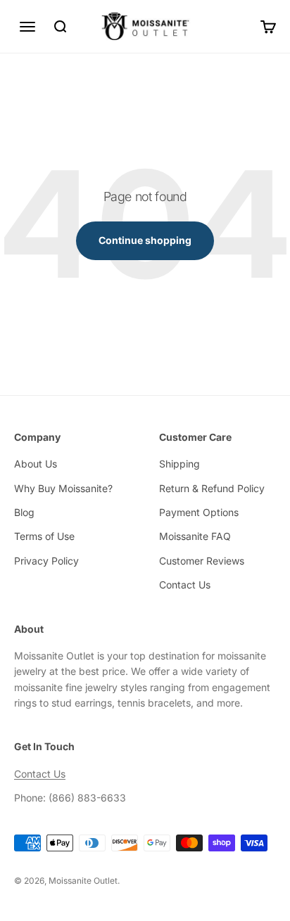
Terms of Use (44, 536)
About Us (35, 464)
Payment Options (199, 512)
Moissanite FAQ (195, 536)
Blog (24, 512)
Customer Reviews (201, 561)
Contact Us (184, 585)
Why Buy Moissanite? (63, 488)
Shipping (179, 464)
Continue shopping (145, 240)
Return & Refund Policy (212, 488)
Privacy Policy (46, 561)
